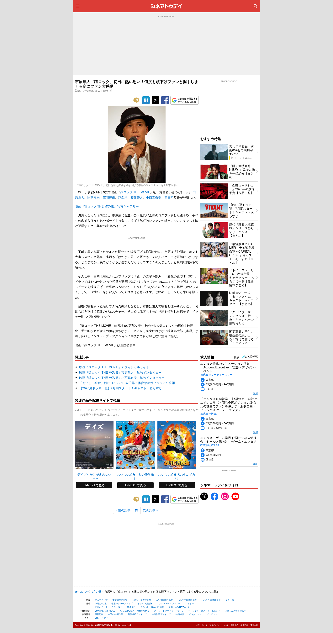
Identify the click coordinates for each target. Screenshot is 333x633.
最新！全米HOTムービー (180, 607)
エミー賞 (229, 599)
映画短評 (180, 614)
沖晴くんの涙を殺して (235, 610)
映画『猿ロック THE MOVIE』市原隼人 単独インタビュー (120, 372)
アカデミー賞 (101, 599)
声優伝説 (131, 607)
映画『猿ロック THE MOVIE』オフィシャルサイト (114, 367)
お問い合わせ (201, 625)
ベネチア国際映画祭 (187, 599)
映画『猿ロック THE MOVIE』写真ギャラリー (107, 206)
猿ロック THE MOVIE (135, 192)
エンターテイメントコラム (169, 603)
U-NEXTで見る (94, 485)
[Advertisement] (166, 46)
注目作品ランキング (161, 614)
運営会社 (254, 625)
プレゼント (211, 614)
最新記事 (99, 614)
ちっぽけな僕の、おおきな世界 (134, 610)
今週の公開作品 (115, 614)
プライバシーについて (219, 625)
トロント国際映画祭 (141, 599)
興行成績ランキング (137, 614)
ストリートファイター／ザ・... (168, 610)
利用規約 (234, 625)
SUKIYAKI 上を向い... (105, 610)
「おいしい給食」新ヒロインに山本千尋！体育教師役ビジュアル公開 (127, 383)
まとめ (190, 603)
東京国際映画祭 (119, 599)
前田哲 (169, 197)
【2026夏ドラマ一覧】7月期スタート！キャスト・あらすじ (120, 388)
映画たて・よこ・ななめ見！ (108, 607)
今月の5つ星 (101, 603)
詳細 (255, 393)
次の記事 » (150, 510)
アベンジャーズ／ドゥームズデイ (204, 610)
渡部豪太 (136, 197)
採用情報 (244, 625)
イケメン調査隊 (144, 603)
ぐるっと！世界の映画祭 (152, 607)
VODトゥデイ (101, 617)
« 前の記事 (123, 510)
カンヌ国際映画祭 (164, 599)
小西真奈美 (153, 197)
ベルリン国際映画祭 (211, 599)
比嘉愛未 (93, 197)
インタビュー (195, 614)
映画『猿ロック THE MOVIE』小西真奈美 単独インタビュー (122, 377)
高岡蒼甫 (109, 197)
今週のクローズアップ (122, 603)
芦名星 (122, 197)
